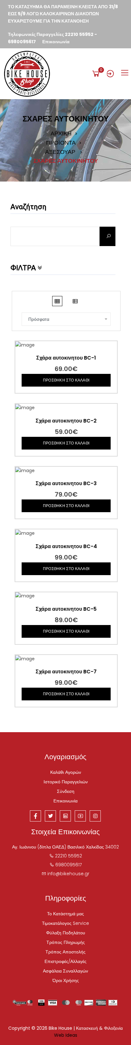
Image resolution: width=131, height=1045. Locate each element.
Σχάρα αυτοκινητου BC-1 (66, 358)
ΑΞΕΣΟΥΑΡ (60, 152)
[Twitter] (50, 816)
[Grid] (57, 301)
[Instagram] (95, 816)
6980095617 (22, 41)
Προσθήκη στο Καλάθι (66, 380)
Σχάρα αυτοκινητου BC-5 (66, 609)
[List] (75, 301)
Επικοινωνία (56, 41)
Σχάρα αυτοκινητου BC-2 (66, 420)
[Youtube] (80, 816)
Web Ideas (65, 1035)
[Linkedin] (65, 816)
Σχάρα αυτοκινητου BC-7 (66, 671)
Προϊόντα (61, 143)
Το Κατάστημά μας (65, 913)
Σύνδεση (65, 791)
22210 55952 (79, 34)
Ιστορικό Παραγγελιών (66, 782)
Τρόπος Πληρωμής (65, 942)
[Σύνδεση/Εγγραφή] (110, 73)
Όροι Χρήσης (65, 980)
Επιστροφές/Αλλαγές (65, 961)
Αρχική (61, 133)
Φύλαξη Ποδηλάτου (65, 933)
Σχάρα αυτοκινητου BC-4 (66, 546)
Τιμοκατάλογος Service (65, 923)
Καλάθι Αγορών (65, 772)
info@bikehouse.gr (68, 873)
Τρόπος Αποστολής (65, 952)
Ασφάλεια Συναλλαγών (65, 971)
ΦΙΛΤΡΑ (24, 267)
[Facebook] (35, 816)
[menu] (124, 72)
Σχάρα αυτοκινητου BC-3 (66, 483)
